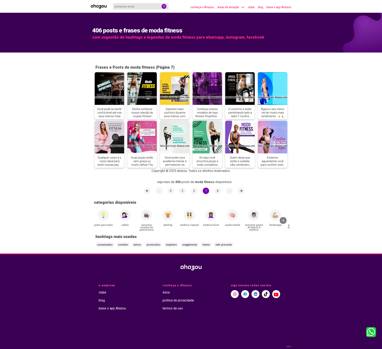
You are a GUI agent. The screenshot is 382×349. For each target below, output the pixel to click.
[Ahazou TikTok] (266, 294)
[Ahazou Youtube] (276, 294)
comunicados (105, 244)
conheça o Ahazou (202, 7)
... (159, 190)
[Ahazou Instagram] (235, 294)
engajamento (189, 244)
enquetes (171, 244)
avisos (137, 244)
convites (123, 244)
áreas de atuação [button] (228, 7)
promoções (153, 244)
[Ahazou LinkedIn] (255, 294)
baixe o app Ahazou (278, 7)
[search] (164, 6)
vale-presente (223, 244)
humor (206, 244)
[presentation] (283, 220)
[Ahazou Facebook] (245, 294)
